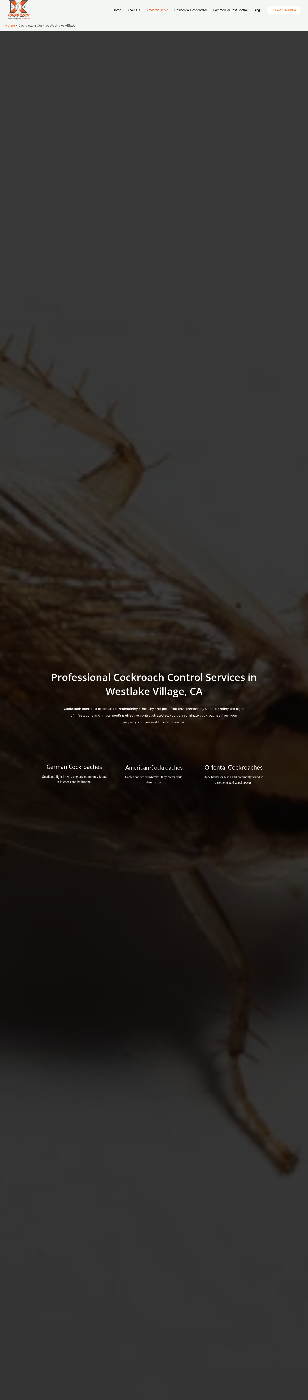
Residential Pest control (190, 10)
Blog (257, 10)
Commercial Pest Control (230, 10)
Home (117, 10)
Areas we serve (157, 10)
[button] (284, 10)
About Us (133, 10)
